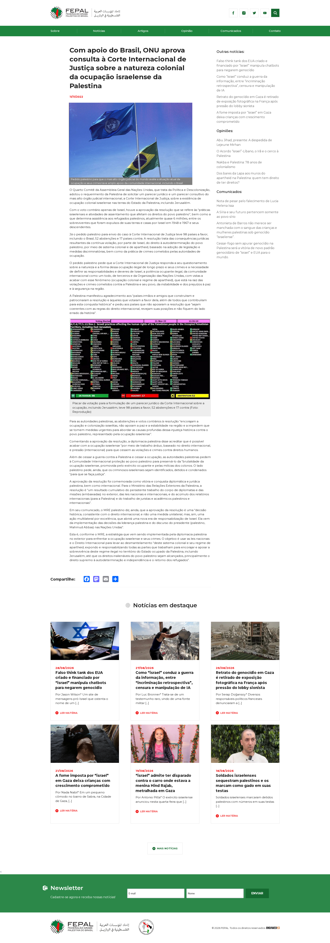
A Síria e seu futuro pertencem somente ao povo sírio (247, 214)
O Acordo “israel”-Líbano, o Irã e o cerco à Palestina (247, 153)
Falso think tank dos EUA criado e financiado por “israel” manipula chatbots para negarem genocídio (248, 65)
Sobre (55, 31)
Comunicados (231, 31)
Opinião (186, 31)
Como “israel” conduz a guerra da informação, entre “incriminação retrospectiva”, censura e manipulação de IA (246, 83)
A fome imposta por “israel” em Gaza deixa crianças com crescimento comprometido (244, 117)
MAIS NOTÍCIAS (167, 848)
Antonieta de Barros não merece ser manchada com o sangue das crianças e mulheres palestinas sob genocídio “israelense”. (247, 230)
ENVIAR (257, 893)
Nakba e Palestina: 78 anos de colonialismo (239, 165)
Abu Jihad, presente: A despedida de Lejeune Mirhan (244, 142)
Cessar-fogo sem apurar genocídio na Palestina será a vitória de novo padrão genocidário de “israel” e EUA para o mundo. (245, 250)
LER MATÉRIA (69, 712)
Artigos (143, 31)
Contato (275, 31)
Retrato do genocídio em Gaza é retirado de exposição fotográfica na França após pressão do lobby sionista (248, 101)
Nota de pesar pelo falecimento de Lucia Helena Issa (247, 203)
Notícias (99, 31)
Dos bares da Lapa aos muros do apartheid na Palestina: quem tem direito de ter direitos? (248, 178)
